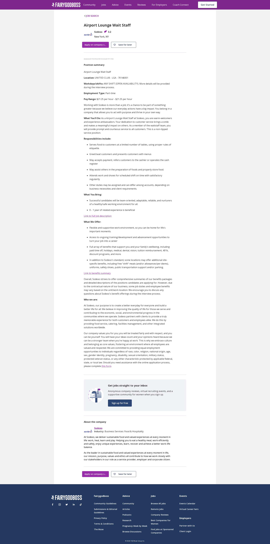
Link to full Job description (98, 215)
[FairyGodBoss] (66, 498)
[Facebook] (52, 504)
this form (106, 366)
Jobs (103, 4)
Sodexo (98, 428)
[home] (66, 5)
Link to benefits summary (97, 273)
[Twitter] (66, 504)
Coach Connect (181, 4)
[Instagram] (59, 504)
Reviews (141, 4)
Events (127, 4)
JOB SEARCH (92, 15)
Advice (115, 4)
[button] (123, 45)
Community (89, 4)
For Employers (159, 4)
